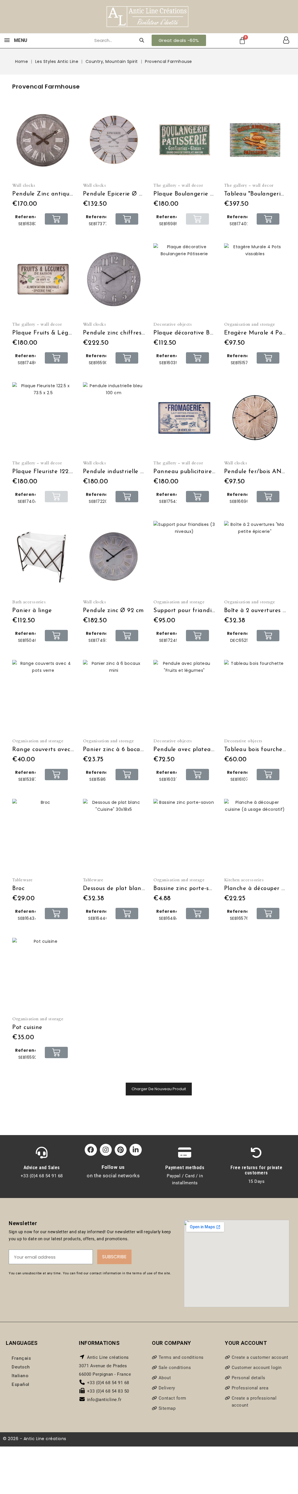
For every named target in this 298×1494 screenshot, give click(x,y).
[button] (179, 40)
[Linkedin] (135, 1150)
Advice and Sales (42, 1167)
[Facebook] (91, 1150)
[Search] (141, 40)
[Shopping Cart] (242, 40)
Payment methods (185, 1167)
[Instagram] (106, 1150)
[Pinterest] (121, 1150)
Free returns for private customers (256, 1170)
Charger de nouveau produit (159, 1089)
